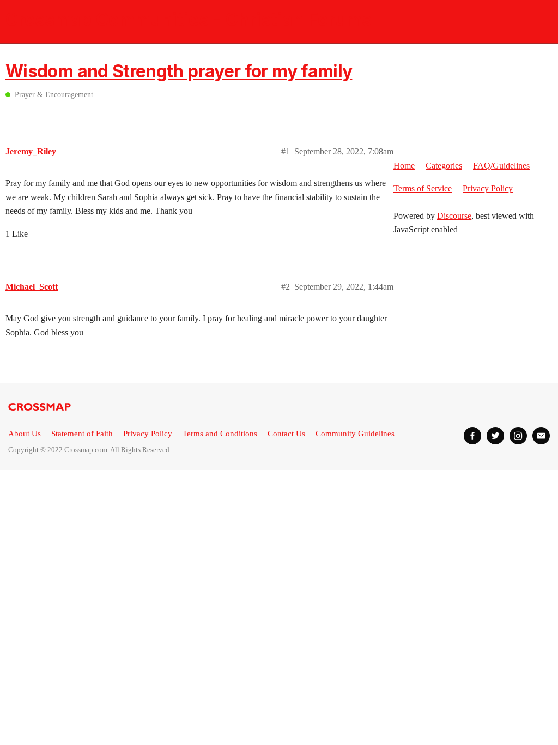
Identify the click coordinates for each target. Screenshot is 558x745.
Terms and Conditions (220, 433)
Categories (444, 165)
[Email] (541, 435)
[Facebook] (472, 435)
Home (404, 165)
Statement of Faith (82, 433)
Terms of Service (422, 188)
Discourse (454, 215)
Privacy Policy (488, 188)
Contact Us (286, 433)
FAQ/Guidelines (501, 165)
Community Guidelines (355, 433)
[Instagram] (518, 435)
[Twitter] (495, 435)
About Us (24, 433)
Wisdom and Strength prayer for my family (178, 71)
